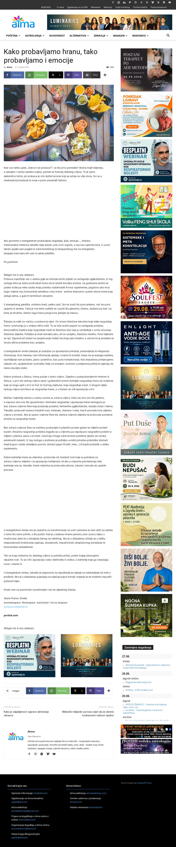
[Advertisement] (59, 211)
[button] (168, 36)
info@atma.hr (41, 793)
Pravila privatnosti (159, 7)
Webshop (108, 7)
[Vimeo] (152, 2)
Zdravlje (99, 35)
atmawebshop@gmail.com (25, 810)
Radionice (139, 35)
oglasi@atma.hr (19, 801)
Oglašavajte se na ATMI (77, 7)
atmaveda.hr (95, 807)
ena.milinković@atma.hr (23, 828)
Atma (9, 67)
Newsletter (95, 7)
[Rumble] (135, 2)
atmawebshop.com (96, 793)
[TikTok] (141, 2)
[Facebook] (113, 2)
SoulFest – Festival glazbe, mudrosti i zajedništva (143, 711)
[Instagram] (118, 2)
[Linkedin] (124, 2)
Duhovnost (57, 35)
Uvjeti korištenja (122, 7)
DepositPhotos (144, 783)
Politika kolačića (140, 7)
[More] (105, 74)
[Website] (158, 2)
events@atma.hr (27, 819)
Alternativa (78, 35)
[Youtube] (169, 2)
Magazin (119, 35)
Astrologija (33, 35)
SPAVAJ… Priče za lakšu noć (139, 689)
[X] (147, 2)
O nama (60, 7)
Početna (12, 35)
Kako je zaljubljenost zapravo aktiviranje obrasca (26, 713)
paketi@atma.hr (19, 837)
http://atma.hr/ (34, 736)
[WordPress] (164, 2)
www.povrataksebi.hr (16, 606)
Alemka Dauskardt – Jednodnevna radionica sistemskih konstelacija (146, 666)
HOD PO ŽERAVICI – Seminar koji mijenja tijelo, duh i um (145, 706)
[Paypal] (130, 2)
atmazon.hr (76, 801)
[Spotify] (43, 754)
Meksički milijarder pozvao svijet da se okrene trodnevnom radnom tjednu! (88, 713)
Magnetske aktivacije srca (138, 682)
